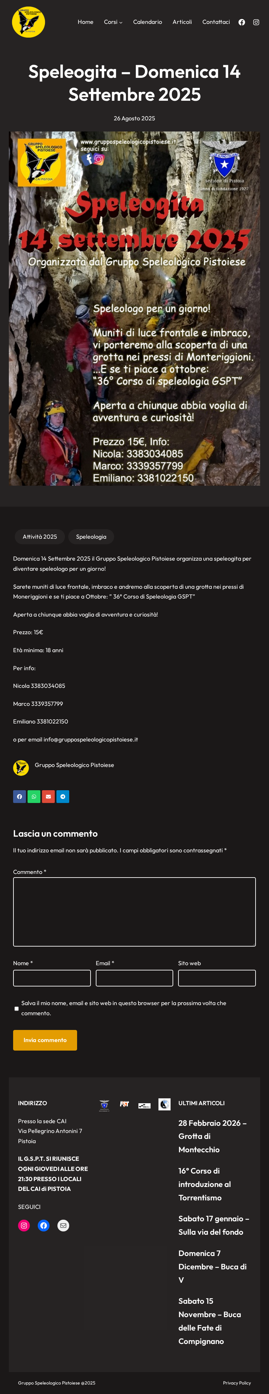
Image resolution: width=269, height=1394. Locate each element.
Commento (30, 872)
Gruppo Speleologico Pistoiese (74, 765)
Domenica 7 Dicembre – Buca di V (212, 1266)
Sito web (189, 963)
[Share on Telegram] (62, 796)
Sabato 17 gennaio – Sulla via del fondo (213, 1225)
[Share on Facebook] (19, 796)
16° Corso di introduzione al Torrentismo (204, 1184)
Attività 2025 (40, 536)
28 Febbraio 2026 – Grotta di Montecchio (212, 1136)
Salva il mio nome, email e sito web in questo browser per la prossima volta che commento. (123, 1008)
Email (105, 963)
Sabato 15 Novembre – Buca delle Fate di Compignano (209, 1321)
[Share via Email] (48, 796)
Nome (23, 963)
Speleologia (91, 536)
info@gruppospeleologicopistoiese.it (91, 739)
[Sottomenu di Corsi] (121, 22)
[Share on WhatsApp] (34, 796)
